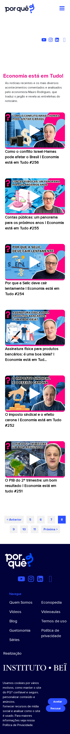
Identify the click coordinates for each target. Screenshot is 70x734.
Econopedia (51, 602)
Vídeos (15, 611)
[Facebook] (65, 40)
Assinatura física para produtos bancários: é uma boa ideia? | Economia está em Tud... (32, 354)
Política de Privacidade (18, 725)
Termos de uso (54, 621)
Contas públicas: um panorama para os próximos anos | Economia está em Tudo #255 (34, 223)
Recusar (56, 708)
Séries (14, 640)
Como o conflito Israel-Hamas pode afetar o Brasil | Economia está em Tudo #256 (32, 157)
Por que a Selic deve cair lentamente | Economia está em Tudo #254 (32, 288)
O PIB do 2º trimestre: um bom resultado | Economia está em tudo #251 (31, 486)
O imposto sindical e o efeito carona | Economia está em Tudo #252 (33, 420)
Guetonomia (20, 630)
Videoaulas (50, 611)
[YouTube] (45, 40)
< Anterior (14, 520)
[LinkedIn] (58, 40)
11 (34, 529)
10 (24, 529)
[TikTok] (62, 40)
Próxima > (51, 529)
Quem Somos (20, 602)
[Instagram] (51, 40)
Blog (13, 621)
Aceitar (57, 701)
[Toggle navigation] (62, 8)
